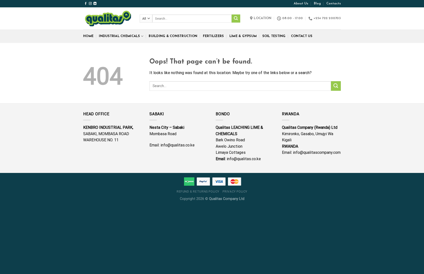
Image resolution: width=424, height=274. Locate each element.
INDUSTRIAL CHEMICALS (119, 36)
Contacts (333, 3)
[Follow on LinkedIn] (94, 3)
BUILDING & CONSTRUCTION (173, 36)
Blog (317, 3)
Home (88, 36)
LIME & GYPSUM (243, 36)
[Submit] (236, 18)
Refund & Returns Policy (198, 191)
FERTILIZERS (213, 36)
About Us (301, 3)
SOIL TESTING (274, 36)
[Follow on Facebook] (85, 3)
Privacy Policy (235, 191)
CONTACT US (302, 36)
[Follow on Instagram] (90, 3)
